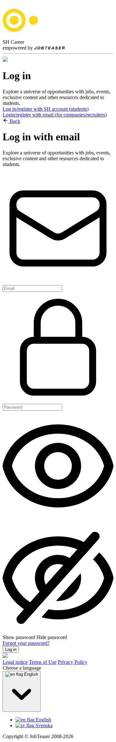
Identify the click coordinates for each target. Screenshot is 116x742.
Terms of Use (42, 662)
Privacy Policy (72, 662)
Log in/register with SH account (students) (46, 109)
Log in (10, 649)
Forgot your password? (26, 643)
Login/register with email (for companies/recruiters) (55, 114)
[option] (64, 720)
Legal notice (15, 662)
